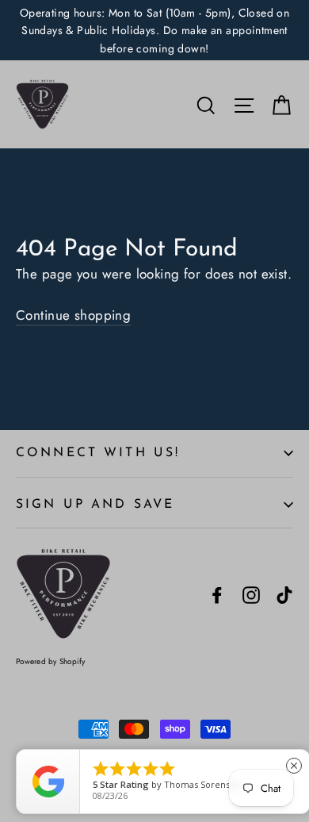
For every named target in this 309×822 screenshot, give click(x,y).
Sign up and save (95, 504)
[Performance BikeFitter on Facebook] (217, 594)
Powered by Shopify (51, 661)
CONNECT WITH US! (98, 453)
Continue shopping (73, 315)
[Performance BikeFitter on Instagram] (251, 594)
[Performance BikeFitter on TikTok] (284, 594)
